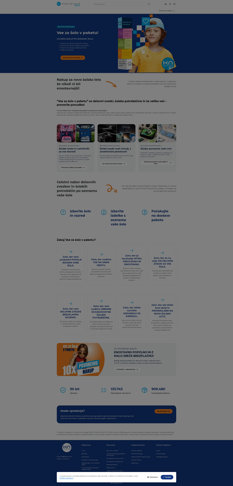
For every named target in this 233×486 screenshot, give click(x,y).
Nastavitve (154, 477)
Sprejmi (168, 477)
